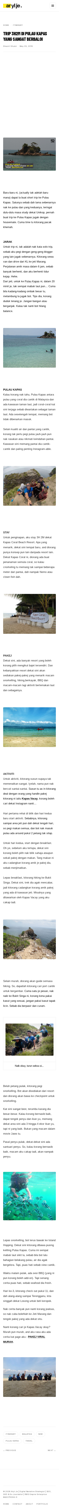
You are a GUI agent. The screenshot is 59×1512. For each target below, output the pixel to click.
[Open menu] (53, 6)
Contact (17, 1504)
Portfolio (42, 1504)
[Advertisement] (29, 87)
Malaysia (27, 1434)
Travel (29, 1441)
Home (6, 1504)
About (29, 1504)
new (40, 1434)
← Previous (9, 1450)
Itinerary (11, 1434)
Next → (52, 1450)
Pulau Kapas (32, 281)
